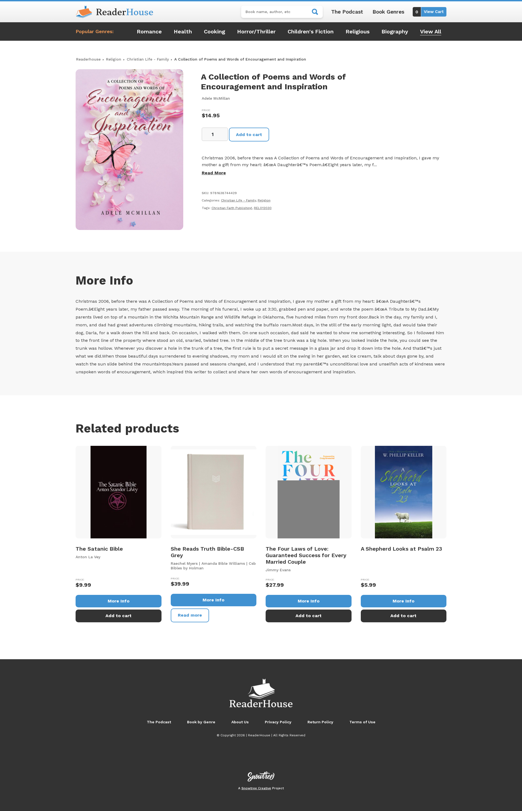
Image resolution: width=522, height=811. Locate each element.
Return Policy (320, 722)
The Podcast (347, 12)
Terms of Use (362, 722)
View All (430, 31)
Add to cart (249, 134)
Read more (190, 615)
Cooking (214, 31)
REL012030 (263, 208)
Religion (113, 59)
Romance (149, 31)
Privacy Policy (278, 722)
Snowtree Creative (256, 788)
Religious (357, 31)
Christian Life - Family (148, 59)
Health (183, 31)
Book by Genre (201, 722)
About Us (240, 722)
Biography (394, 31)
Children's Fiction (311, 31)
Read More (214, 172)
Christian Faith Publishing (232, 208)
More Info (118, 601)
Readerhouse (88, 59)
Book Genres (388, 12)
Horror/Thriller (256, 31)
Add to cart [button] (118, 615)
